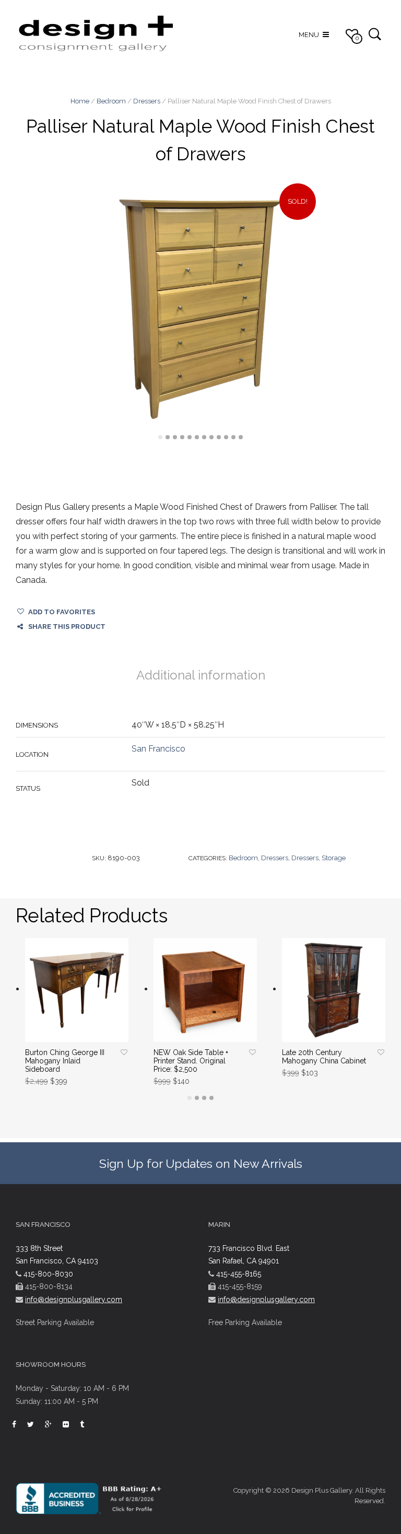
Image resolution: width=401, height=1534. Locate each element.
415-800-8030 (48, 1274)
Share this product (66, 626)
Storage (334, 858)
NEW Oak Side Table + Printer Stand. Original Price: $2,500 (191, 1060)
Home (79, 101)
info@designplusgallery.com (73, 1299)
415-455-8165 (238, 1274)
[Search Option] (374, 33)
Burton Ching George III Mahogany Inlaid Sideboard (64, 1060)
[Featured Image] (200, 309)
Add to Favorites (61, 612)
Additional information (200, 675)
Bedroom (111, 101)
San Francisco (158, 749)
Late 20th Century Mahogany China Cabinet (324, 1056)
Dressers (146, 101)
